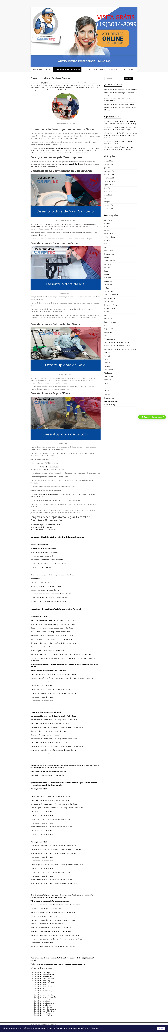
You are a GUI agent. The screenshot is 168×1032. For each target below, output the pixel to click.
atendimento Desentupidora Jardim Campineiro (47, 560)
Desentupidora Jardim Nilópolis (60, 594)
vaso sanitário (60, 224)
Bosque (107, 227)
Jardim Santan (109, 302)
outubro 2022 (109, 178)
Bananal (107, 223)
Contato (130, 69)
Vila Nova (107, 380)
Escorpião (107, 268)
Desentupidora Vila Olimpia (59, 742)
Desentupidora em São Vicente (56, 601)
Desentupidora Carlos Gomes (41, 567)
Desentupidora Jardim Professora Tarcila (62, 620)
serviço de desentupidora (49, 494)
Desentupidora (37, 69)
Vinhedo (107, 383)
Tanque (106, 359)
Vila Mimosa (108, 376)
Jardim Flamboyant (111, 295)
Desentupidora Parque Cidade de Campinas (62, 674)
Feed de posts (109, 398)
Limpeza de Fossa (110, 305)
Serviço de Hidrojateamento (49, 467)
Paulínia (107, 312)
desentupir (108, 264)
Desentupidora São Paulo (42, 991)
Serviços (48, 69)
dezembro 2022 (109, 171)
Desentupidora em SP (41, 985)
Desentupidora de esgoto (123, 149)
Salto (106, 336)
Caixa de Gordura (110, 237)
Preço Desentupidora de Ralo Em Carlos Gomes (120, 89)
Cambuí (107, 240)
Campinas (107, 244)
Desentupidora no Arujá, (42, 973)
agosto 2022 (108, 185)
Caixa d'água (108, 234)
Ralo (106, 325)
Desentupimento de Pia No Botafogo (124, 124)
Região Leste (108, 329)
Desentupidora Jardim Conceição (42, 582)
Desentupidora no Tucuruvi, (43, 1013)
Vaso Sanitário (109, 370)
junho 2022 (108, 191)
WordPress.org (109, 405)
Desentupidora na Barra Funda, (44, 975)
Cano (106, 247)
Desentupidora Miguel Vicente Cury (50, 735)
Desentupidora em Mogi (42, 981)
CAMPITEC (44, 83)
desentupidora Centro (44, 527)
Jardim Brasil (108, 291)
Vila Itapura (108, 373)
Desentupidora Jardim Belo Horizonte (50, 586)
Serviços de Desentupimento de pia (116, 342)
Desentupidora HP (40, 989)
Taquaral (107, 363)
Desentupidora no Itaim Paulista (45, 997)
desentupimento (110, 261)
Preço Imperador (110, 322)
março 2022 (108, 202)
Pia (105, 315)
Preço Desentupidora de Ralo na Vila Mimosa (119, 104)
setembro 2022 (109, 181)
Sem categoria (109, 339)
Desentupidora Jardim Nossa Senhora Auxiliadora (52, 598)
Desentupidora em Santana (43, 1007)
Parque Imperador (110, 308)
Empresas (34, 624)
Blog (123, 69)
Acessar (107, 395)
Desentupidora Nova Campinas (56, 924)
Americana (108, 220)
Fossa (106, 274)
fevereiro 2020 (109, 208)
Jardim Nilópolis (109, 298)
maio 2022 (108, 195)
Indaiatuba (108, 285)
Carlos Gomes (109, 251)
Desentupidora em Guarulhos (44, 979)
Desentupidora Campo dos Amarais (55, 563)
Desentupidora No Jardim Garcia (55, 148)
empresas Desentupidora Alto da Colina (44, 552)
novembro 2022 (109, 174)
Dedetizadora (109, 254)
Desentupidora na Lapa (42, 1001)
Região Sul (108, 332)
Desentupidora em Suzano (43, 987)
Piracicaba (108, 319)
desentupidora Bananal (45, 556)
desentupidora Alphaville (48, 548)
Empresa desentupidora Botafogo (51, 525)
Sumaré (107, 356)
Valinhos (107, 366)
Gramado (107, 278)
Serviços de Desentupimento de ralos (117, 346)
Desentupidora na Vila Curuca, (44, 1015)
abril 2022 (107, 198)
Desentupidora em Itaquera (43, 999)
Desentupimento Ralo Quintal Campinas (119, 141)
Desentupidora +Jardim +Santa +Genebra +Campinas (57, 624)
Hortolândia (108, 281)
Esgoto (106, 271)
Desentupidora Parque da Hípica (63, 931)
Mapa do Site (113, 69)
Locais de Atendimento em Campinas (67, 69)
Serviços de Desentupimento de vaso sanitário (120, 349)
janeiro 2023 (108, 168)
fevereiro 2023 (109, 164)
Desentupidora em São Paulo (44, 983)
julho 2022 (107, 188)
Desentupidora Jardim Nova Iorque (67, 853)
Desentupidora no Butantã (43, 977)
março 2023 (108, 161)
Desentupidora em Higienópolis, (44, 995)
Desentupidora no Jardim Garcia (42, 658)
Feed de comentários (111, 401)
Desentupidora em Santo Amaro (45, 1009)
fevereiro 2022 (109, 205)
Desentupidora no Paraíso (43, 1005)
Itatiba (106, 288)
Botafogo (107, 230)
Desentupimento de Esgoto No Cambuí (119, 127)
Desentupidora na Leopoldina (44, 1003)
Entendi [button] (161, 1028)
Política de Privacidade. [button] (91, 1028)
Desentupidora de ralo (111, 144)
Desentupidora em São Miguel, (44, 1011)
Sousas (107, 353)
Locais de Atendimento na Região (94, 69)
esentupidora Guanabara (47, 529)
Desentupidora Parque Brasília (62, 928)
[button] (152, 417)
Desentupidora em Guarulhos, (44, 993)
